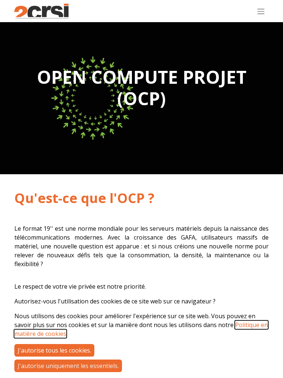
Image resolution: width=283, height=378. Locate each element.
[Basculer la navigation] (261, 11)
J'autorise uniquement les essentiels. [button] (68, 366)
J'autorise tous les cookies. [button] (54, 350)
